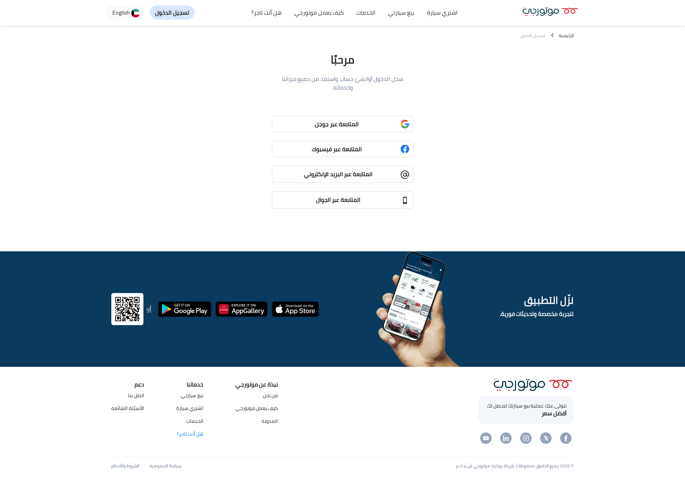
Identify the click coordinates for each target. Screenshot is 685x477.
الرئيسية (566, 35)
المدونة (270, 421)
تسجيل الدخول (172, 12)
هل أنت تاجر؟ (266, 12)
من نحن (270, 395)
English (121, 12)
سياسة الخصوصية (165, 466)
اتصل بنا (136, 395)
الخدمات (365, 12)
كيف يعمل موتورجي (319, 12)
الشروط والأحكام (125, 466)
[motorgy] (550, 10)
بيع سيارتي (401, 12)
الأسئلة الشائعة (127, 408)
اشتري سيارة (442, 12)
